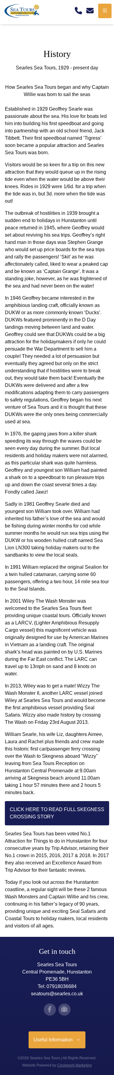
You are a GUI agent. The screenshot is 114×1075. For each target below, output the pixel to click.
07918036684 (62, 986)
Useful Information (54, 1039)
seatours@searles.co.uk (57, 993)
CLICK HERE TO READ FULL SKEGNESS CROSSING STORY (57, 813)
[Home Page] (24, 10)
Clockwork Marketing (74, 1065)
